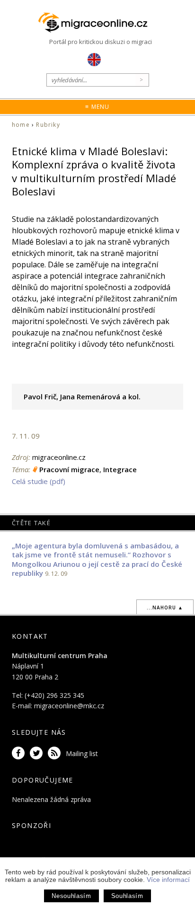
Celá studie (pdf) (38, 481)
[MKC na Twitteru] (38, 753)
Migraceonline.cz (97, 22)
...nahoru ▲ (165, 607)
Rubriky (48, 125)
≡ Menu (97, 107)
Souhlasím (127, 895)
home (21, 125)
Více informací (168, 879)
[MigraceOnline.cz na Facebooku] (20, 753)
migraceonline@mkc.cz (69, 705)
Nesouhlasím (71, 895)
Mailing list (82, 753)
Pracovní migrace (69, 469)
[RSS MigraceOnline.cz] (56, 753)
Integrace (120, 469)
